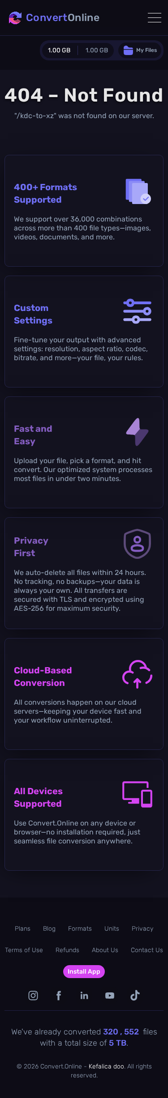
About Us (105, 950)
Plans (22, 928)
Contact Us (147, 950)
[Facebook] (58, 995)
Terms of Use (24, 950)
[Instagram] (33, 995)
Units (111, 928)
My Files (146, 50)
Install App (84, 971)
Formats (80, 928)
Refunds (67, 950)
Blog (49, 928)
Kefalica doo (106, 1066)
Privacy (142, 928)
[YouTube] (109, 995)
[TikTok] (135, 995)
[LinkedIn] (84, 995)
